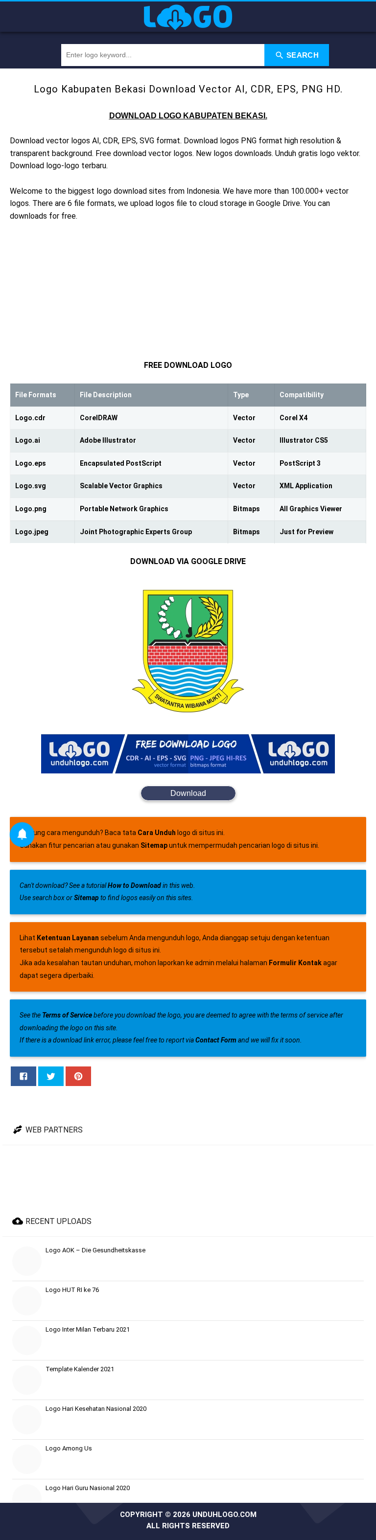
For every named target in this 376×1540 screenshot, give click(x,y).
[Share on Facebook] (23, 1076)
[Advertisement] (188, 290)
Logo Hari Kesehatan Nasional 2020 (96, 1408)
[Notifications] (22, 834)
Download (188, 793)
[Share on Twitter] (51, 1076)
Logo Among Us (69, 1448)
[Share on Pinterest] (78, 1076)
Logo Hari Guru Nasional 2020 (88, 1488)
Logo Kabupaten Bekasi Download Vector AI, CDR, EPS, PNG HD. (188, 89)
